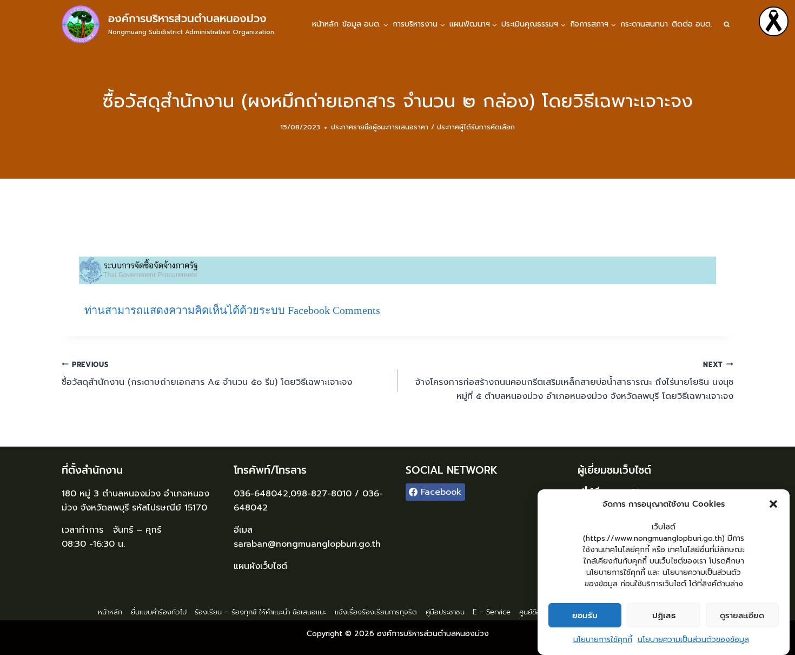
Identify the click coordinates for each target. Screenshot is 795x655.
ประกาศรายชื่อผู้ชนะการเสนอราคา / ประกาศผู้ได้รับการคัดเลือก (423, 127)
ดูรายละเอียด (742, 615)
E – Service (492, 612)
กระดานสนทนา (644, 24)
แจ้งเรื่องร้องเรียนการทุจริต (376, 612)
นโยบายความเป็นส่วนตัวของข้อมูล (693, 639)
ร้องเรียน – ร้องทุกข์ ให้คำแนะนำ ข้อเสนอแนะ (260, 612)
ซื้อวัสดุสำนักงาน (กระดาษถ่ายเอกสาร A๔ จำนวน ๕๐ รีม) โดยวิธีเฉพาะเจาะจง (207, 374)
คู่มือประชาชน (445, 612)
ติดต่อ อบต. (692, 24)
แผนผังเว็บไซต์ (262, 566)
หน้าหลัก (325, 24)
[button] (773, 504)
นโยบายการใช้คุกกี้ (602, 639)
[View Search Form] (726, 24)
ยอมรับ (585, 615)
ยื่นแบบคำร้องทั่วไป (159, 612)
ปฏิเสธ (663, 615)
